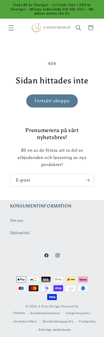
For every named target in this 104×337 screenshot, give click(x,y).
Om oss (16, 220)
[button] (11, 28)
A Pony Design (49, 306)
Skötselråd (20, 232)
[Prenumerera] (88, 180)
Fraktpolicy (87, 321)
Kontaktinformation (45, 313)
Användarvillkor (25, 321)
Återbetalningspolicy (58, 321)
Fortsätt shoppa (52, 100)
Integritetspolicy (77, 313)
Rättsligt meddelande (55, 329)
